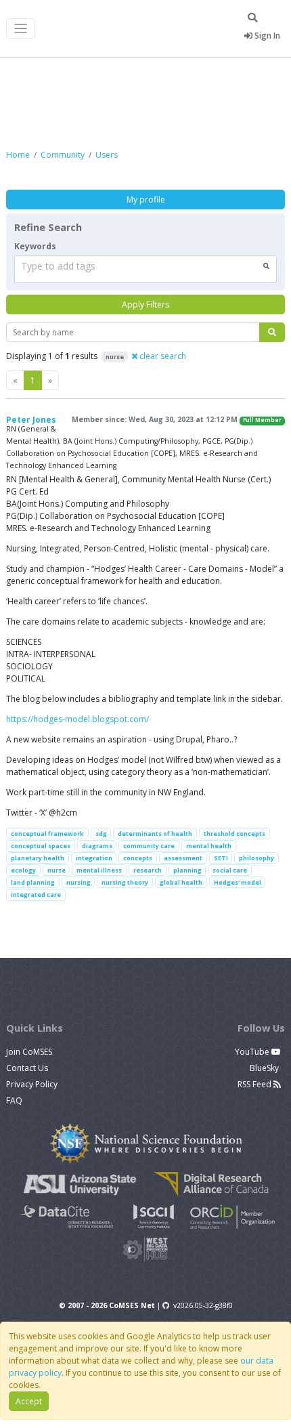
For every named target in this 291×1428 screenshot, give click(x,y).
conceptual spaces (40, 845)
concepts (137, 858)
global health (181, 882)
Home (18, 155)
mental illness (99, 870)
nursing (78, 882)
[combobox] (145, 268)
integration (94, 858)
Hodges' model (237, 882)
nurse (56, 870)
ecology (23, 870)
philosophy (256, 858)
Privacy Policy (32, 1084)
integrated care (36, 894)
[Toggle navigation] (20, 28)
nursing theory (125, 882)
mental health (208, 845)
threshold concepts (234, 833)
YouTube (253, 1051)
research (147, 870)
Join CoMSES (29, 1051)
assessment (183, 858)
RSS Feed (255, 1084)
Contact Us (27, 1068)
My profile (146, 199)
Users (106, 155)
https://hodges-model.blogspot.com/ (77, 719)
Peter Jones (31, 419)
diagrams (97, 845)
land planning (33, 882)
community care (149, 845)
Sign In (266, 35)
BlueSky (265, 1068)
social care (229, 870)
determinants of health (155, 833)
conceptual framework (47, 833)
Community (63, 155)
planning (187, 870)
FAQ (14, 1100)
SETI (221, 858)
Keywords (35, 246)
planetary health (37, 858)
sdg (101, 833)
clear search (161, 356)
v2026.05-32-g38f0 (203, 1305)
